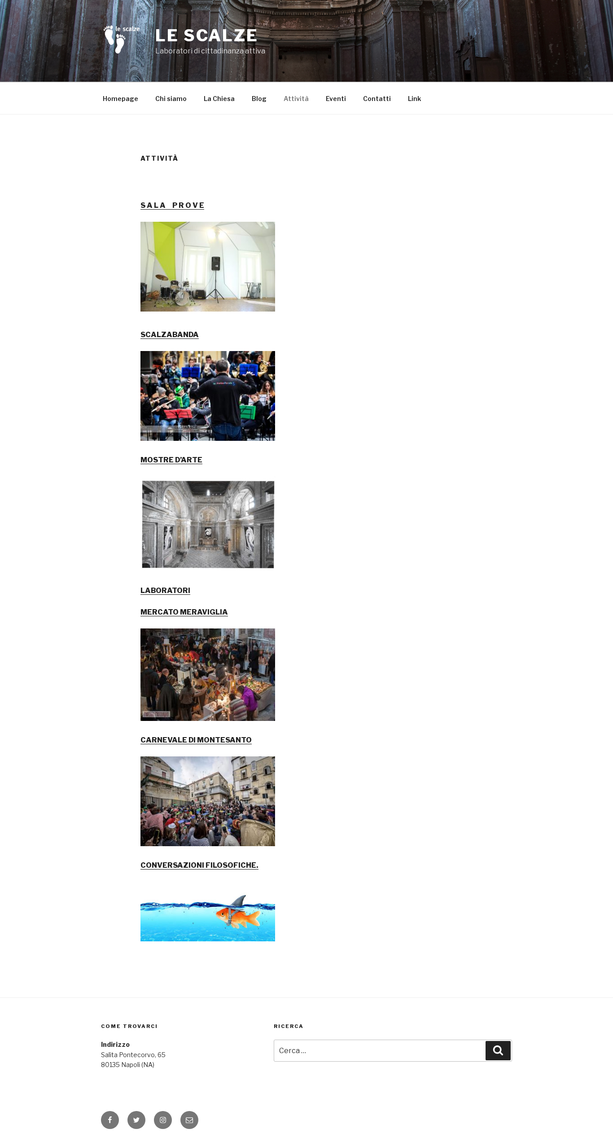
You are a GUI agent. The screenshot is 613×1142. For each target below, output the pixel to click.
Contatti (377, 98)
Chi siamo (171, 98)
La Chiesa (219, 98)
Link (414, 98)
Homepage (120, 98)
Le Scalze (206, 35)
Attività (296, 98)
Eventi (336, 98)
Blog (259, 98)
